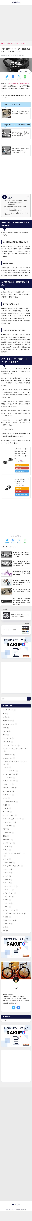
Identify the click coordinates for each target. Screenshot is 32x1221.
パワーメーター (13, 547)
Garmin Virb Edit (9, 710)
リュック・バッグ (11, 910)
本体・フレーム (10, 920)
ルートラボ (7, 812)
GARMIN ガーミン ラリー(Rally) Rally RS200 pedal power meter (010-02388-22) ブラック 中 (21, 453)
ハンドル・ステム (11, 886)
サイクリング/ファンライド (14, 819)
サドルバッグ (9, 862)
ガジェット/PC (8, 738)
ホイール (8, 903)
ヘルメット (9, 896)
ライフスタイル (8, 791)
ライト (7, 906)
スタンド (8, 873)
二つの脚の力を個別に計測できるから (17, 203)
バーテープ (9, 890)
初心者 (6, 829)
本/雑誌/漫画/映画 (11, 801)
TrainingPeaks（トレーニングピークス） (15, 762)
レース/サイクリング (9, 815)
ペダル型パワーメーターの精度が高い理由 (16, 200)
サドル (7, 859)
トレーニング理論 (11, 774)
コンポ (7, 850)
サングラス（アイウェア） (13, 866)
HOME (17, 1204)
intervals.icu (9, 754)
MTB (5, 713)
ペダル (7, 900)
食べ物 (7, 808)
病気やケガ (9, 784)
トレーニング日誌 (11, 771)
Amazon (18, 465)
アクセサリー (10, 843)
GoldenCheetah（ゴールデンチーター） (16, 750)
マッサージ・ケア (11, 781)
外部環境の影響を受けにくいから (16, 211)
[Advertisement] (16, 24)
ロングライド (9, 825)
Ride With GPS (8, 720)
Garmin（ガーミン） (12, 745)
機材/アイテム (8, 839)
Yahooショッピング (21, 471)
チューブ (8, 883)
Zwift (5, 728)
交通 (7, 798)
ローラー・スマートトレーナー (15, 913)
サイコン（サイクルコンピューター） (15, 854)
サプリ (7, 767)
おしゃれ (6, 731)
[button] (27, 196)
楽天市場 (18, 468)
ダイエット (9, 795)
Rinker (21, 460)
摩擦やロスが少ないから (13, 209)
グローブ (8, 846)
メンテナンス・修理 (9, 787)
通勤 (7, 805)
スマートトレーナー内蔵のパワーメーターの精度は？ (16, 214)
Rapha (6, 717)
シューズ (8, 869)
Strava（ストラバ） (9, 724)
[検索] (29, 699)
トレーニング (8, 742)
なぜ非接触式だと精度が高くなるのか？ (15, 207)
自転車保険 (9, 832)
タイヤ (8, 876)
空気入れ (8, 923)
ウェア (6, 735)
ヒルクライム (9, 777)
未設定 (6, 836)
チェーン (8, 879)
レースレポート (10, 822)
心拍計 (7, 917)
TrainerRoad (9, 758)
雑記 (5, 930)
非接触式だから (11, 204)
